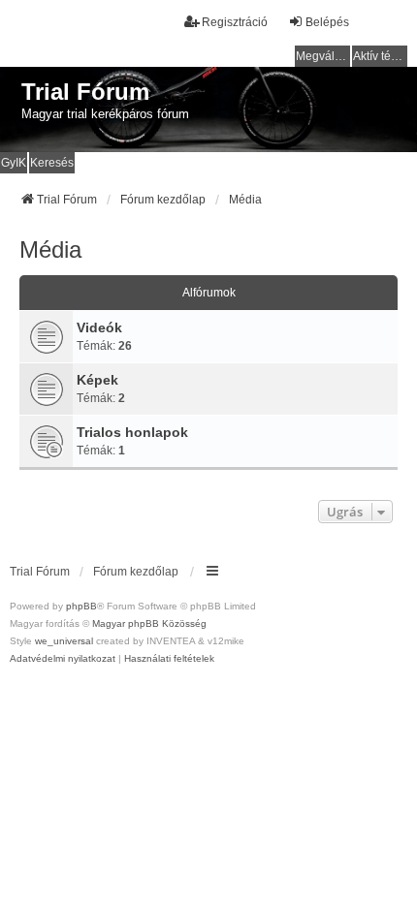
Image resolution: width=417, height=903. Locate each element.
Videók (99, 327)
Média (50, 249)
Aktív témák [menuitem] (380, 56)
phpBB (81, 606)
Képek (97, 380)
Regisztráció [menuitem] (235, 22)
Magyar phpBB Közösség (149, 623)
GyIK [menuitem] (13, 163)
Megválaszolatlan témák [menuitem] (323, 56)
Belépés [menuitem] (327, 22)
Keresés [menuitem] (52, 163)
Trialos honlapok (132, 432)
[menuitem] (62, 659)
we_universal (64, 641)
